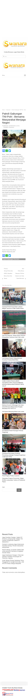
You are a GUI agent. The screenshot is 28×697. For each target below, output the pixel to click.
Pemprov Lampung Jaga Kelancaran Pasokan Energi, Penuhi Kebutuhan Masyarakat (13, 546)
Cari (3, 487)
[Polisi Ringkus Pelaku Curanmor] (14, 459)
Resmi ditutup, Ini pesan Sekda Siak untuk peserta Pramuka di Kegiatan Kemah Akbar (13, 551)
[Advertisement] (14, 19)
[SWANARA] (14, 66)
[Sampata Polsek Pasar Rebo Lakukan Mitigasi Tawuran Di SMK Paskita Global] (14, 288)
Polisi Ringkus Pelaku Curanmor (10, 475)
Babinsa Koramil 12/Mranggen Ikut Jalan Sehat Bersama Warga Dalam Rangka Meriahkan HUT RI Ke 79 (13, 406)
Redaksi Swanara (9, 127)
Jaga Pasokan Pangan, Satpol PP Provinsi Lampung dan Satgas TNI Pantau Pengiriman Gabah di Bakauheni (12, 540)
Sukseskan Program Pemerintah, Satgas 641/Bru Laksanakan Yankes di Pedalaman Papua (13, 480)
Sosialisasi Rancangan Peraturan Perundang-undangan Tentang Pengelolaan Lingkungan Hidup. (13, 455)
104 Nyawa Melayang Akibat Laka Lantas (13, 411)
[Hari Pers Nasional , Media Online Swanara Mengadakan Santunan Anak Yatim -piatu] (14, 311)
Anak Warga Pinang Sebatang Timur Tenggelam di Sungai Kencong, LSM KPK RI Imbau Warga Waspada (13, 562)
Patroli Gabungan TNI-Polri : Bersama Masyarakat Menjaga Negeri (12, 259)
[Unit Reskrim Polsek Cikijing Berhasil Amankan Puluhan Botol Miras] (14, 340)
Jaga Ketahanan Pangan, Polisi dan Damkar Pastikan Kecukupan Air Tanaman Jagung (13, 556)
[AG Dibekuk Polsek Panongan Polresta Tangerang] (14, 414)
